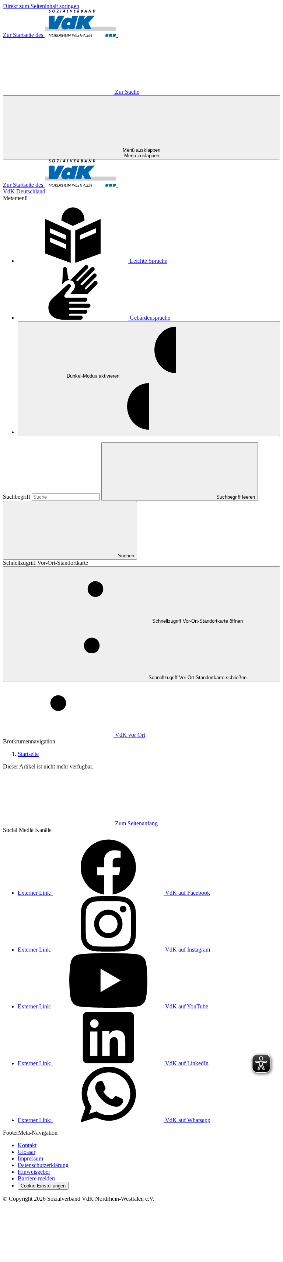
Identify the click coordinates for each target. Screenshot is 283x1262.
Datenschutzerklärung (43, 1165)
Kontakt (27, 1145)
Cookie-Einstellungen (43, 1186)
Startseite (28, 754)
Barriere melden (36, 1178)
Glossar (26, 1152)
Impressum (30, 1158)
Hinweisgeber (34, 1172)
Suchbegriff (17, 497)
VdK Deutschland (24, 191)
